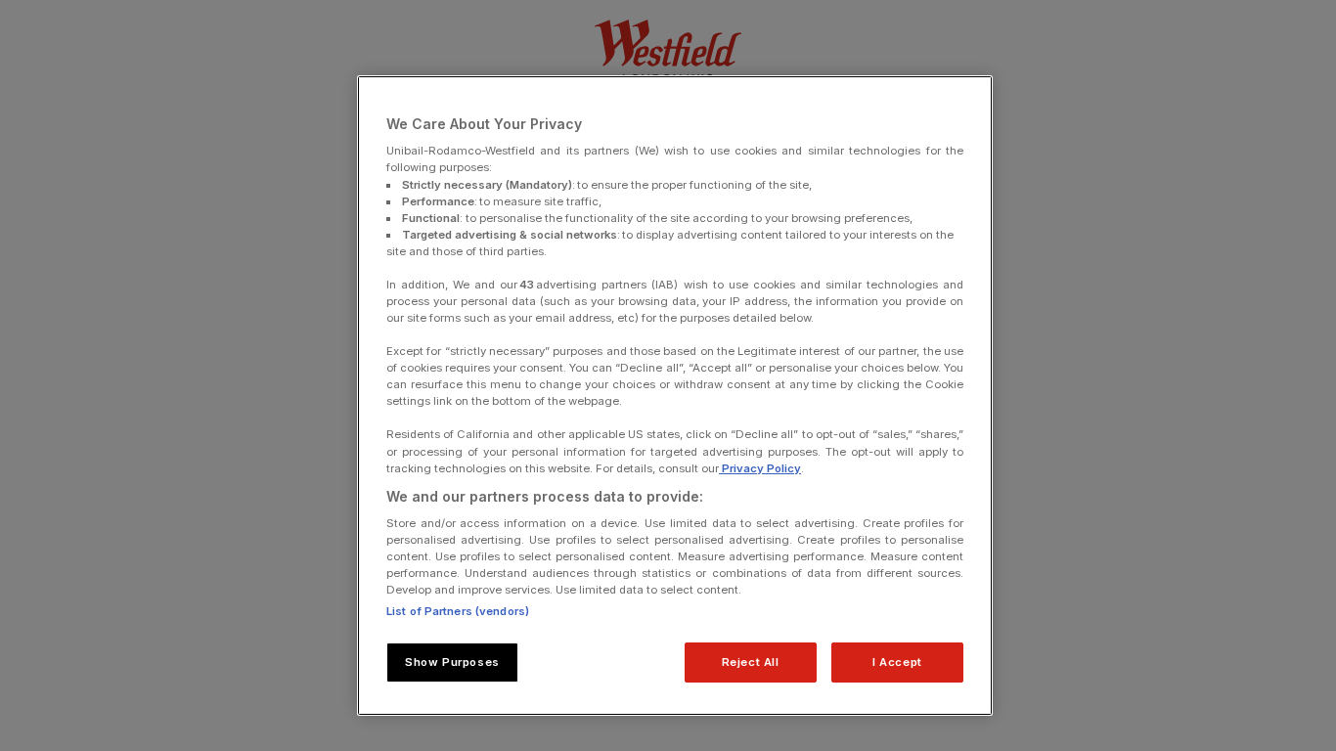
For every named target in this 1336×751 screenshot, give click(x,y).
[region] (675, 396)
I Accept (897, 662)
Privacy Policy (760, 468)
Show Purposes (452, 662)
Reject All (750, 662)
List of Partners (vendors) (457, 611)
